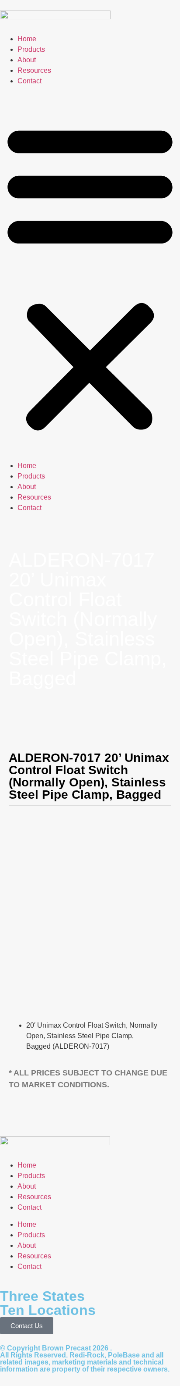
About (26, 60)
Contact (29, 81)
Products (31, 49)
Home (26, 39)
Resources (34, 70)
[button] (90, 277)
